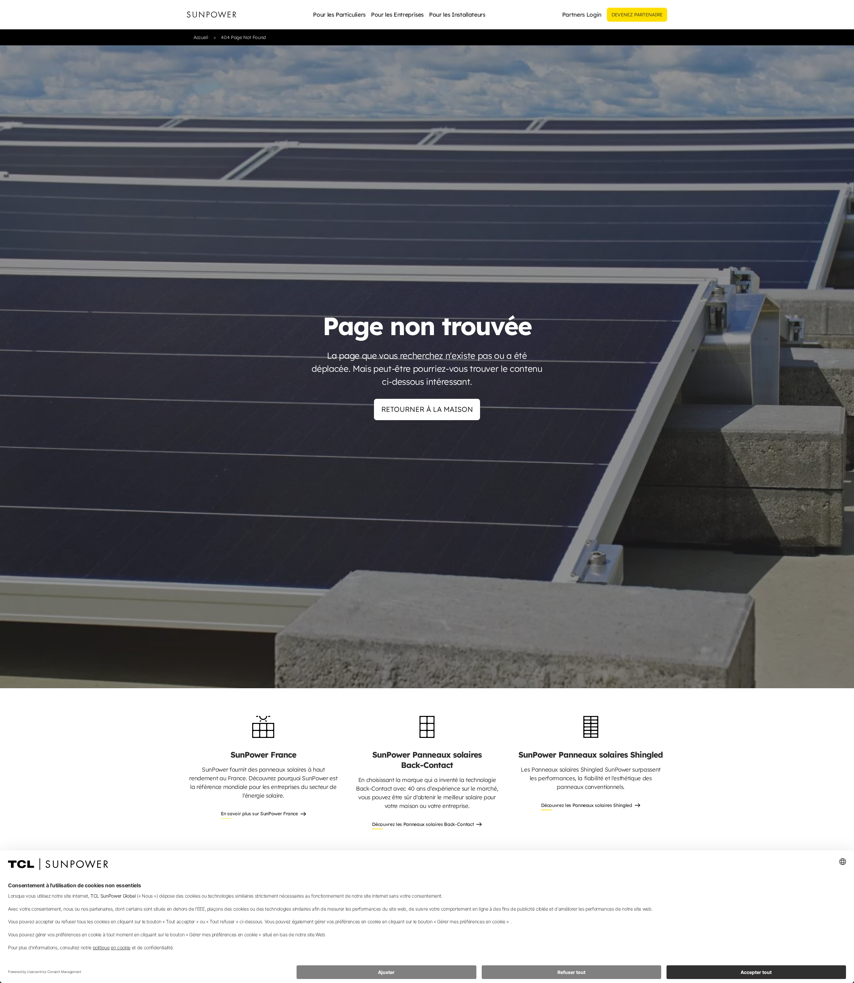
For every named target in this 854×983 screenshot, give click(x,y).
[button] (339, 14)
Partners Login (581, 14)
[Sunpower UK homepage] (211, 14)
